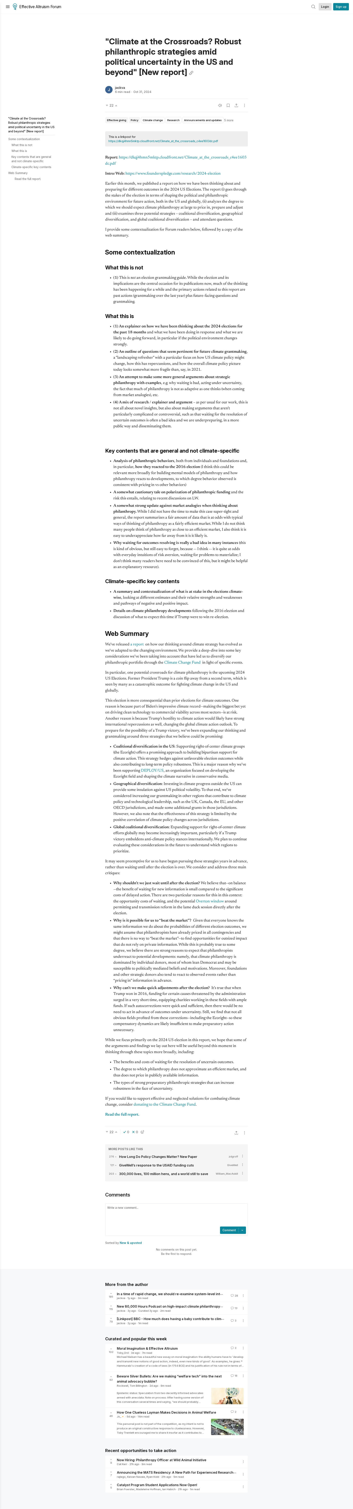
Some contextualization (24, 139)
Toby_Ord (123, 1352)
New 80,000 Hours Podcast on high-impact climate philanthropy (168, 1306)
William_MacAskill (227, 1173)
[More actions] (244, 105)
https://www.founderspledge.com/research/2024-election (173, 174)
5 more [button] (228, 120)
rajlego (121, 1476)
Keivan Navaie (136, 1476)
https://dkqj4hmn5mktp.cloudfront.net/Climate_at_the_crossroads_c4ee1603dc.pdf (163, 141)
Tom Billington (138, 1385)
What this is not (21, 145)
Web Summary (18, 173)
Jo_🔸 (120, 1416)
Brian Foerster (126, 1489)
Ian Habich (169, 1489)
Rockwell (122, 1385)
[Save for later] (228, 105)
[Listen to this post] (220, 105)
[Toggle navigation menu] (7, 6)
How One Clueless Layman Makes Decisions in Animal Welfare (166, 1412)
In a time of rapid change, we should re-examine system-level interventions (177, 1294)
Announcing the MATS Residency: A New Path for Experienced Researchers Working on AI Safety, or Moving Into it (208, 1472)
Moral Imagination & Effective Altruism (147, 1348)
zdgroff (233, 1156)
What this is (19, 151)
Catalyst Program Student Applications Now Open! (157, 1485)
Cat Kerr (122, 1464)
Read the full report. (28, 179)
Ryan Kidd (152, 1476)
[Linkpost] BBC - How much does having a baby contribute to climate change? (179, 1319)
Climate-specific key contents (31, 167)
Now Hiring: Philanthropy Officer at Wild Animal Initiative (161, 1460)
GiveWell (232, 1165)
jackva (120, 88)
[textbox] (175, 1215)
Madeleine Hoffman (148, 1489)
